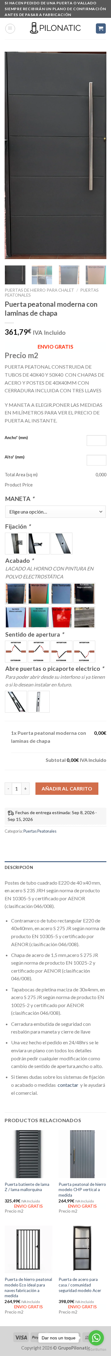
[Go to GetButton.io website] (96, 1350)
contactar (68, 1085)
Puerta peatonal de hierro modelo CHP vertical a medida (82, 1190)
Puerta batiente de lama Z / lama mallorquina (27, 1187)
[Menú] (10, 29)
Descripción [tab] (19, 867)
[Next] (96, 155)
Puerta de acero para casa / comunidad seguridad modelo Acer (80, 1285)
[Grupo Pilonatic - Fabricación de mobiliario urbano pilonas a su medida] (55, 28)
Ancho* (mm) (16, 437)
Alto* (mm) (14, 456)
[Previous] (14, 155)
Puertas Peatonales (39, 831)
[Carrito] (101, 28)
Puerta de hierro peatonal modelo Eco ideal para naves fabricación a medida (28, 1287)
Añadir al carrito (67, 788)
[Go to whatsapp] (96, 1338)
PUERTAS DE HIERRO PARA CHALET (39, 290)
